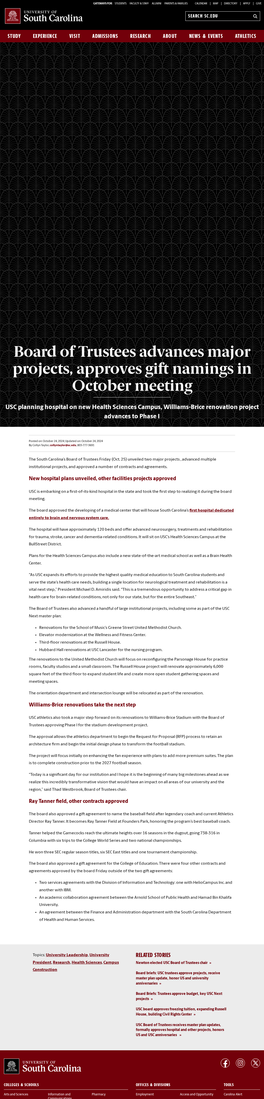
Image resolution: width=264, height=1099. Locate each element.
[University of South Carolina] (42, 1066)
